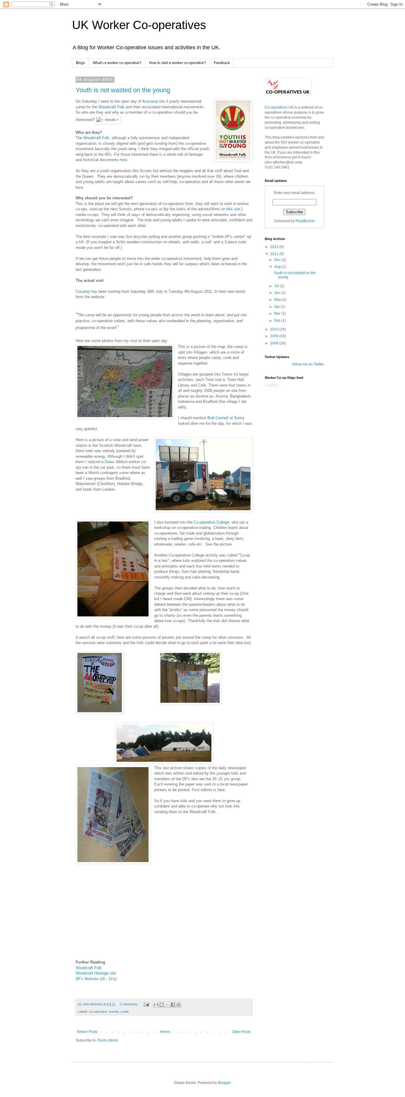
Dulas (109, 462)
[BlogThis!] (162, 1005)
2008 (274, 343)
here (123, 160)
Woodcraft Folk (111, 107)
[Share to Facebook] (173, 1005)
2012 (274, 247)
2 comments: (129, 1004)
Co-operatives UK (279, 107)
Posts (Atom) (108, 1040)
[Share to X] (167, 1005)
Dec (278, 260)
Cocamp (83, 291)
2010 (274, 329)
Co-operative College (213, 522)
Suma (239, 418)
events (114, 1011)
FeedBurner (305, 221)
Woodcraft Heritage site (96, 973)
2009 (274, 336)
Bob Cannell (218, 418)
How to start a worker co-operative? (177, 63)
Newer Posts (87, 1032)
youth (125, 1011)
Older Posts (241, 1032)
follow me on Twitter (308, 364)
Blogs (80, 63)
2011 (274, 254)
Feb (277, 321)
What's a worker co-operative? (117, 63)
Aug (278, 267)
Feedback (222, 63)
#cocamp (150, 101)
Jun (277, 293)
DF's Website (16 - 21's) (96, 979)
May (278, 300)
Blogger (224, 1083)
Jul (277, 286)
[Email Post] (146, 1004)
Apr (277, 307)
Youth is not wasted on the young (123, 90)
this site (233, 209)
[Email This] (156, 1005)
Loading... (273, 385)
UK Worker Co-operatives (139, 24)
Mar (277, 313)
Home (165, 1032)
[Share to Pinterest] (178, 1005)
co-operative (98, 1011)
